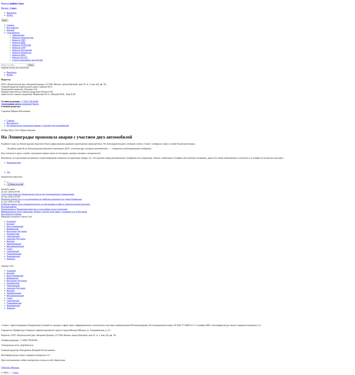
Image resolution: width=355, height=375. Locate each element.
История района (8, 207)
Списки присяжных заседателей (27, 60)
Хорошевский (13, 256)
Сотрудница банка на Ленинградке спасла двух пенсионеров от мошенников (37, 194)
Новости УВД (18, 40)
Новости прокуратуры (22, 37)
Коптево (11, 241)
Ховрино (11, 259)
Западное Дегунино (16, 239)
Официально (18, 35)
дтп (8, 172)
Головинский (13, 234)
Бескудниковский (15, 226)
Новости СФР (19, 47)
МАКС (10, 15)
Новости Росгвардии (22, 50)
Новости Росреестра (21, 52)
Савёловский (13, 251)
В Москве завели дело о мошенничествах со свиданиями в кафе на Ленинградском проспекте (45, 204)
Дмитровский (13, 236)
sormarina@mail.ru (30, 104)
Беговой (10, 224)
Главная (10, 25)
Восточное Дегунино (17, 231)
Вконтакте (12, 13)
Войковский (12, 229)
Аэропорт (11, 221)
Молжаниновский (15, 246)
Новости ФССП (19, 57)
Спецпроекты (13, 32)
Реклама (10, 30)
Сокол (9, 249)
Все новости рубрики (11, 214)
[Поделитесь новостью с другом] (15, 184)
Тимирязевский (14, 254)
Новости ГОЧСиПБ (21, 45)
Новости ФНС (19, 55)
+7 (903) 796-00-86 (19, 102)
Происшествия (14, 162)
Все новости (12, 27)
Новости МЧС (19, 42)
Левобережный (14, 244)
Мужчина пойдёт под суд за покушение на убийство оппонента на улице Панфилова (41, 199)
